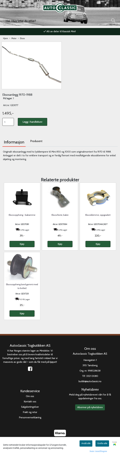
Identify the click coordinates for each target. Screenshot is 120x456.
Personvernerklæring (30, 417)
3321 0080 (92, 375)
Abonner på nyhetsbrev (90, 407)
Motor (13, 38)
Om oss (30, 396)
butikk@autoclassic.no (90, 381)
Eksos (22, 38)
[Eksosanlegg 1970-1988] (31, 65)
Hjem (5, 38)
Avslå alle (85, 443)
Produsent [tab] (36, 141)
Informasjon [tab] (14, 142)
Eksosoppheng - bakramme (22, 215)
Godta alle (102, 443)
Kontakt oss (30, 401)
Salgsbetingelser (30, 406)
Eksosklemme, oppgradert (97, 215)
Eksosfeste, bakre (60, 215)
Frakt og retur (30, 412)
